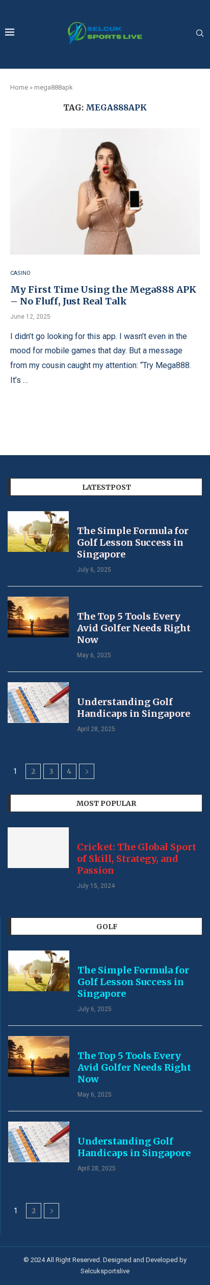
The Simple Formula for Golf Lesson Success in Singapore (133, 542)
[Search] (200, 34)
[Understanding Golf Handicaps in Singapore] (38, 702)
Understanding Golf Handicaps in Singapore (133, 707)
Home (19, 87)
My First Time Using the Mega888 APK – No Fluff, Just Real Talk (103, 295)
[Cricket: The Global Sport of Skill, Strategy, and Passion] (38, 847)
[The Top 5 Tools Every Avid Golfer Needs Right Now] (38, 617)
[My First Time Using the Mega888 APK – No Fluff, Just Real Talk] (105, 191)
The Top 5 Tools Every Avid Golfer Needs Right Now (134, 628)
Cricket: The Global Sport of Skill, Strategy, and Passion (136, 858)
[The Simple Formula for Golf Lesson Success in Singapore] (38, 531)
